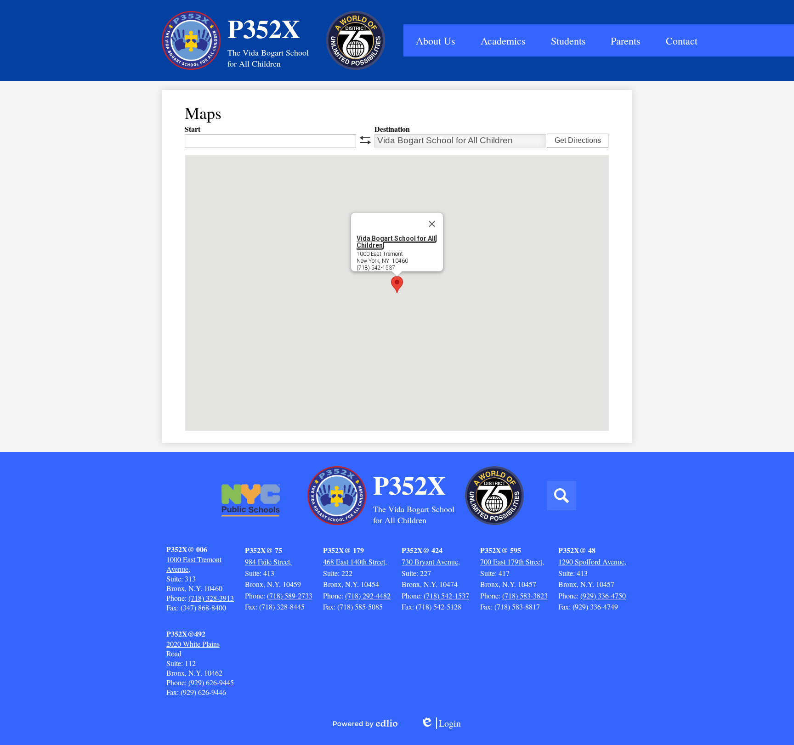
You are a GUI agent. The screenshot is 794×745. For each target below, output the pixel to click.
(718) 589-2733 (289, 595)
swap (365, 140)
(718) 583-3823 (525, 595)
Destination (392, 129)
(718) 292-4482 (368, 595)
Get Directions (578, 140)
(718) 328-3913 (211, 598)
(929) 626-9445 (211, 682)
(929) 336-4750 (603, 595)
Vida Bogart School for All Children (396, 241)
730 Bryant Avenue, (431, 561)
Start (192, 129)
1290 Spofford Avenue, (592, 561)
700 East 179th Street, (512, 561)
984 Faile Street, (268, 561)
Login (444, 723)
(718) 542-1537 (446, 595)
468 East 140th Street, (355, 561)
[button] (435, 40)
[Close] (432, 224)
